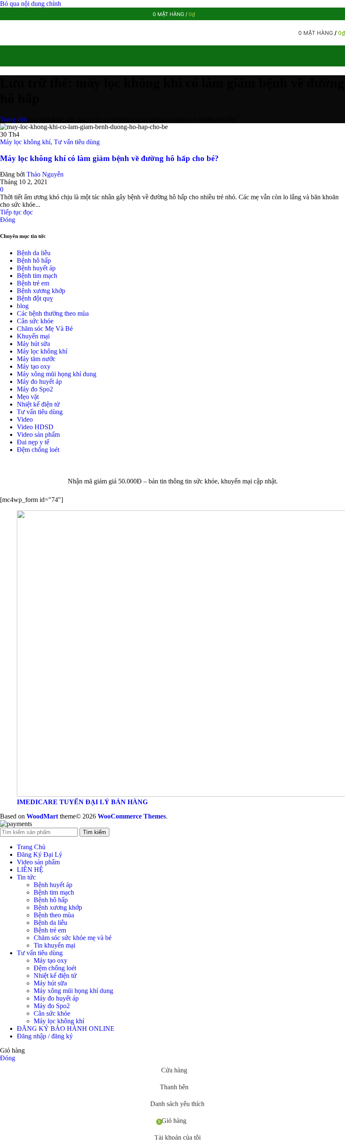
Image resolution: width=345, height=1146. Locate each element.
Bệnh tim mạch (37, 275)
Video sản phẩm (38, 434)
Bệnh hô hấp (34, 260)
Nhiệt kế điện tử (38, 404)
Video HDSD (35, 426)
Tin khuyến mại (54, 945)
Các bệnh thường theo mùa (53, 313)
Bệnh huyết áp (36, 268)
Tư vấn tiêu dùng (77, 141)
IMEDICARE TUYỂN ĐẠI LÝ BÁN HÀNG (82, 801)
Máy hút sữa (33, 343)
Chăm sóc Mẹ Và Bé (45, 328)
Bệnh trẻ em (33, 283)
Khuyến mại (33, 336)
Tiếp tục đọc (16, 212)
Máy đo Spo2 (35, 389)
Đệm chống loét (38, 449)
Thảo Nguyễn (45, 174)
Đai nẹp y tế (33, 442)
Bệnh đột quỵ (35, 298)
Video (25, 419)
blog (23, 305)
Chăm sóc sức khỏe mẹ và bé (72, 937)
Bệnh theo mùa (54, 915)
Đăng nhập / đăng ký (45, 1036)
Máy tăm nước (36, 358)
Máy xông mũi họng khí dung (56, 374)
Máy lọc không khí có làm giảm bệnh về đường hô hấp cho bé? (109, 158)
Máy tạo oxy (33, 366)
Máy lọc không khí (25, 141)
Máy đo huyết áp (39, 381)
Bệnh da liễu (33, 252)
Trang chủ (13, 119)
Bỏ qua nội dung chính (30, 3)
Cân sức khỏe (35, 321)
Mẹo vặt (28, 396)
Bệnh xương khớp (41, 290)
